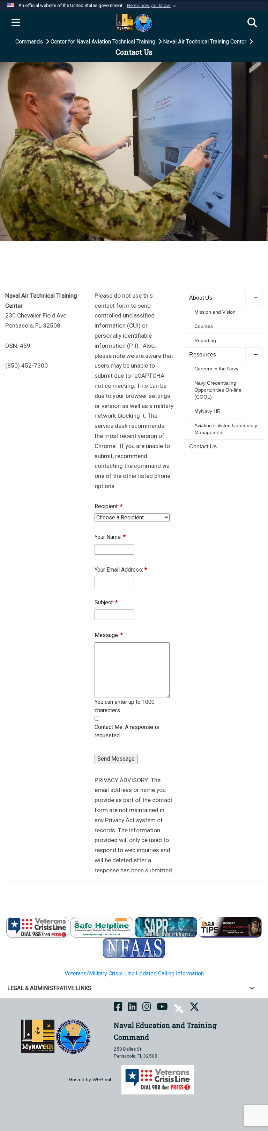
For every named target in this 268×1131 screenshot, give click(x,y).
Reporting (205, 340)
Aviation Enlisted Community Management (225, 429)
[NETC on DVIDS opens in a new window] (178, 1008)
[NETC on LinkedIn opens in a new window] (132, 1008)
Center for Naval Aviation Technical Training (104, 41)
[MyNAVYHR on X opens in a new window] (194, 1008)
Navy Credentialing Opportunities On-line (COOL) (217, 390)
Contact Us (203, 446)
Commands (29, 41)
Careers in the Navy (216, 368)
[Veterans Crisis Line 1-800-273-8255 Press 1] (37, 927)
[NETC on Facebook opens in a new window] (118, 1008)
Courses (203, 326)
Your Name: (110, 537)
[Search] (252, 23)
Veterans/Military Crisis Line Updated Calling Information (134, 973)
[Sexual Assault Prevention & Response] (166, 927)
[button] (152, 5)
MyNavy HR (207, 411)
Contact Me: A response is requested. (127, 731)
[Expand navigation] (16, 23)
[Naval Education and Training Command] (55, 1036)
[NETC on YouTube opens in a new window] (162, 1008)
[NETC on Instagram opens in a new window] (146, 1008)
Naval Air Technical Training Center (205, 41)
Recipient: (108, 506)
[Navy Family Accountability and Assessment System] (134, 947)
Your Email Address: (121, 569)
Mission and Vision (215, 312)
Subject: (106, 602)
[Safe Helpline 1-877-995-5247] (101, 927)
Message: (109, 635)
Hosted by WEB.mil (90, 1079)
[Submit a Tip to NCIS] (230, 927)
